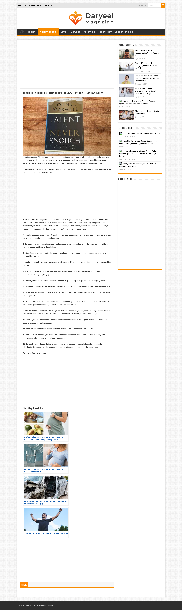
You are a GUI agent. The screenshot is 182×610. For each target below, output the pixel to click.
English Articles (124, 31)
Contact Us (48, 5)
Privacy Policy (35, 5)
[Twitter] (142, 5)
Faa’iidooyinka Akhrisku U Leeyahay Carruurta (142, 133)
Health (31, 31)
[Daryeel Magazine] (91, 17)
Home (22, 32)
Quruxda (75, 31)
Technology (105, 31)
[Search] (163, 5)
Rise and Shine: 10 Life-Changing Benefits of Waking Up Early (147, 65)
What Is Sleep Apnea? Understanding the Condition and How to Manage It (147, 91)
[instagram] (145, 5)
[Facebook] (139, 5)
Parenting (89, 31)
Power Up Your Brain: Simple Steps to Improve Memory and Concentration (147, 78)
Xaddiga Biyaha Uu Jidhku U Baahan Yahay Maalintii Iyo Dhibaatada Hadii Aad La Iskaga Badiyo (138, 153)
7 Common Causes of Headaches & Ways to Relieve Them (147, 53)
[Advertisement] (67, 66)
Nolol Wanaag (48, 31)
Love (63, 31)
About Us (22, 5)
